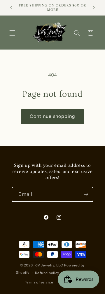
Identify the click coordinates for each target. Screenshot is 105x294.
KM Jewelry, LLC (49, 265)
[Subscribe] (86, 194)
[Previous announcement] (11, 7)
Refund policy (47, 273)
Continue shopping (52, 116)
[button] (12, 33)
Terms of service (39, 282)
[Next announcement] (94, 7)
